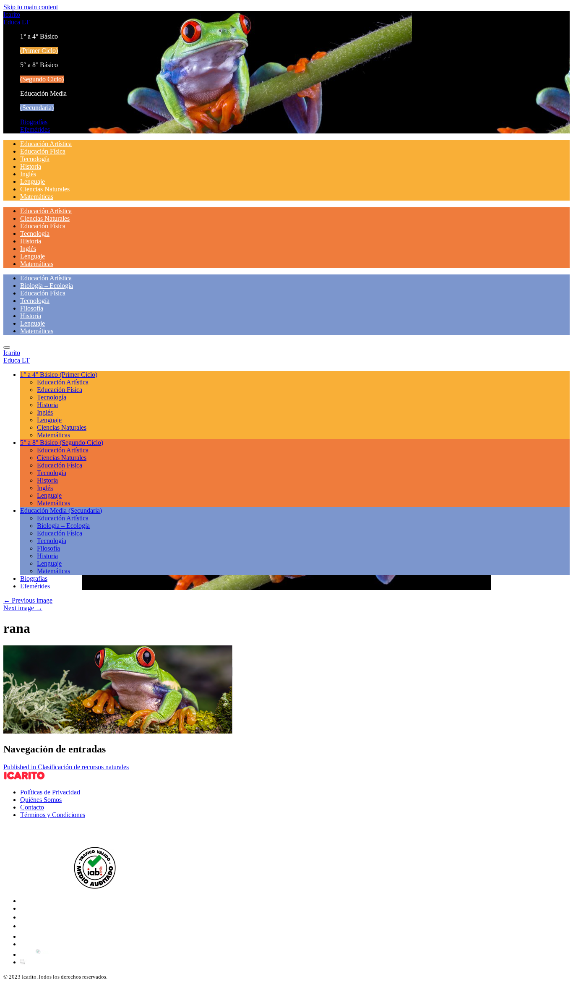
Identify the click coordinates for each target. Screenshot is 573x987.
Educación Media (61, 510)
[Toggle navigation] (6, 347)
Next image (22, 607)
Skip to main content (30, 6)
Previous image (27, 600)
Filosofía (31, 308)
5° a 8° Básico (61, 442)
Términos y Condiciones (52, 814)
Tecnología (34, 158)
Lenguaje (32, 181)
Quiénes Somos (41, 799)
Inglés (28, 174)
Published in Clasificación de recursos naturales (66, 766)
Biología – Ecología (46, 285)
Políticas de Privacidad (50, 792)
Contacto (32, 807)
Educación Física (42, 151)
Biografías (33, 121)
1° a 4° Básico (58, 374)
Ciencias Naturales (45, 189)
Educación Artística (46, 143)
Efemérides (35, 129)
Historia (30, 166)
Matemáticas (36, 196)
